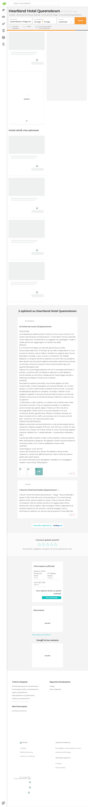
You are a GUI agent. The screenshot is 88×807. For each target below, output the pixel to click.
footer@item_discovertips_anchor (68, 748)
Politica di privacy (26, 752)
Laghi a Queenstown (19, 692)
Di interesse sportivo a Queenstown (25, 686)
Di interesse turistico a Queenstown (25, 689)
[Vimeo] (26, 774)
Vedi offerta (37, 63)
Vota (75, 11)
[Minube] (4, 3)
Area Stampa (60, 767)
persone (63, 22)
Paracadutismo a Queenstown (23, 695)
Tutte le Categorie (20, 682)
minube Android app (63, 752)
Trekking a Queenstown (21, 698)
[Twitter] (23, 774)
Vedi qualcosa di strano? (41, 634)
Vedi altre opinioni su (42, 525)
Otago (52, 686)
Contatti (58, 763)
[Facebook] (20, 774)
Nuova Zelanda (55, 689)
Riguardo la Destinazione (60, 682)
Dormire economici (19, 711)
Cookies (23, 748)
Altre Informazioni (19, 706)
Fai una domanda (51, 598)
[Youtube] (29, 774)
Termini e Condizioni (27, 756)
